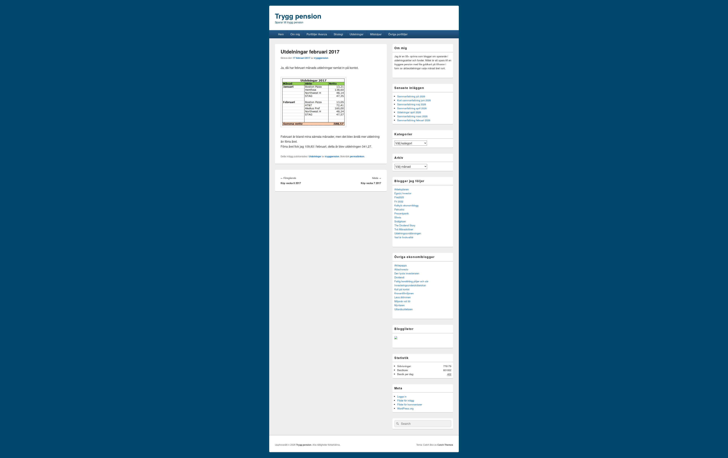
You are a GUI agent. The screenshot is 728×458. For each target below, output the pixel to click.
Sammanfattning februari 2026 (413, 120)
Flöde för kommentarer (409, 404)
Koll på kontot (402, 289)
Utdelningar (356, 34)
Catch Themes (445, 444)
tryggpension (321, 58)
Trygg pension (298, 16)
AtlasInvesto (401, 269)
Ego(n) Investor (402, 193)
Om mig (295, 34)
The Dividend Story (404, 225)
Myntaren (399, 305)
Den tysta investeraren (406, 273)
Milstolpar (376, 34)
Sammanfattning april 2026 (412, 108)
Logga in (401, 396)
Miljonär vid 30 (402, 301)
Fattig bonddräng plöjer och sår (411, 281)
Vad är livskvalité (403, 237)
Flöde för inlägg (405, 400)
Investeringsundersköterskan (410, 285)
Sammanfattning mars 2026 (412, 116)
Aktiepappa (400, 265)
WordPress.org (405, 408)
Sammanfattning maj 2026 (411, 104)
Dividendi (399, 277)
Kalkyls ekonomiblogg (406, 205)
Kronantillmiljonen (404, 293)
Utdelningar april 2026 (409, 112)
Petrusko (399, 209)
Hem (281, 34)
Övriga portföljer (398, 34)
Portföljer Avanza (317, 34)
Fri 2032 (398, 201)
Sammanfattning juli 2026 (411, 96)
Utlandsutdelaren (403, 309)
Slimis (397, 217)
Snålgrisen (400, 221)
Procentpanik (401, 213)
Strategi (338, 34)
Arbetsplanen (401, 189)
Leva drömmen (402, 297)
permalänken (357, 156)
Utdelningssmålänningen (407, 233)
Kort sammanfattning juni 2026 (414, 100)
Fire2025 (399, 197)
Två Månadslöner (403, 229)
